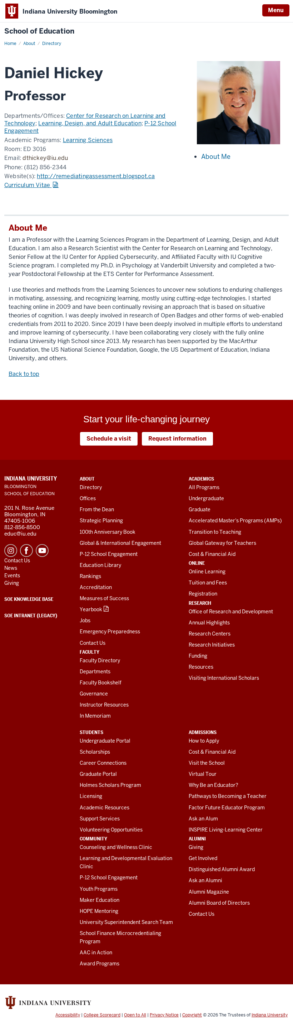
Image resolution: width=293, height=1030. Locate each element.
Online (197, 563)
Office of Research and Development (231, 611)
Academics (201, 479)
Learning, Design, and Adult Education (89, 123)
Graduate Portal (98, 774)
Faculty (89, 652)
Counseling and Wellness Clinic (116, 847)
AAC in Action (96, 952)
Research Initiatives (212, 645)
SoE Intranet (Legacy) (30, 615)
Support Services (100, 818)
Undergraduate (206, 498)
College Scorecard (102, 1015)
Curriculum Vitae (27, 185)
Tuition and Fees (208, 582)
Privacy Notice (164, 1015)
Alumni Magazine (209, 892)
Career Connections (103, 763)
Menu (276, 10)
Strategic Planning (101, 520)
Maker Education (99, 900)
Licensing (91, 796)
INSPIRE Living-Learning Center (226, 829)
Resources (201, 667)
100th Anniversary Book (107, 532)
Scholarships (95, 752)
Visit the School (207, 763)
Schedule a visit (108, 438)
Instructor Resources (104, 705)
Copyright (192, 1015)
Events (12, 575)
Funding (198, 656)
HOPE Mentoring (99, 911)
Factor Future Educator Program (227, 807)
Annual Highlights (209, 622)
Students (91, 732)
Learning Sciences (88, 140)
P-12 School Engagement (109, 554)
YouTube (42, 550)
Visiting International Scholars (224, 678)
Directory (91, 487)
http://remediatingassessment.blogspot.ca (96, 176)
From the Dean (97, 509)
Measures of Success (104, 598)
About (87, 479)
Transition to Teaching (215, 532)
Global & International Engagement (120, 543)
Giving (196, 847)
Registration (203, 594)
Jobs (85, 620)
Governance (94, 693)
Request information (177, 438)
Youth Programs (99, 889)
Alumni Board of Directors (219, 903)
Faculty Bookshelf (100, 682)
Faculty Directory (100, 660)
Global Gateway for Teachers (222, 543)
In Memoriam (95, 716)
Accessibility (67, 1015)
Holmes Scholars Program (110, 785)
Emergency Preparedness (110, 631)
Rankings (90, 576)
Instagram (10, 550)
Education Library (100, 565)
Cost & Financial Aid (212, 554)
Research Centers (209, 633)
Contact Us (92, 643)
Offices (88, 498)
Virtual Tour (203, 774)
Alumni (197, 838)
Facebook (26, 550)
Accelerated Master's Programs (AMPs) (235, 520)
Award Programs (99, 963)
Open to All (135, 1015)
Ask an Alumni (205, 880)
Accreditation (96, 587)
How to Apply (204, 741)
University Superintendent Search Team (126, 922)
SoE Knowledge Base (28, 599)
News (10, 568)
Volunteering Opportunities (111, 829)
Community (93, 838)
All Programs (204, 487)
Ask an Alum (203, 818)
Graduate (199, 509)
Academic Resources (104, 807)
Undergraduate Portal (105, 741)
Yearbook (91, 609)
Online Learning (207, 571)
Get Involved (203, 858)
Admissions (203, 732)
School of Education (39, 31)
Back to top (24, 374)
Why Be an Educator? (213, 785)
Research (200, 603)
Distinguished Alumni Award (222, 869)
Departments (95, 671)
